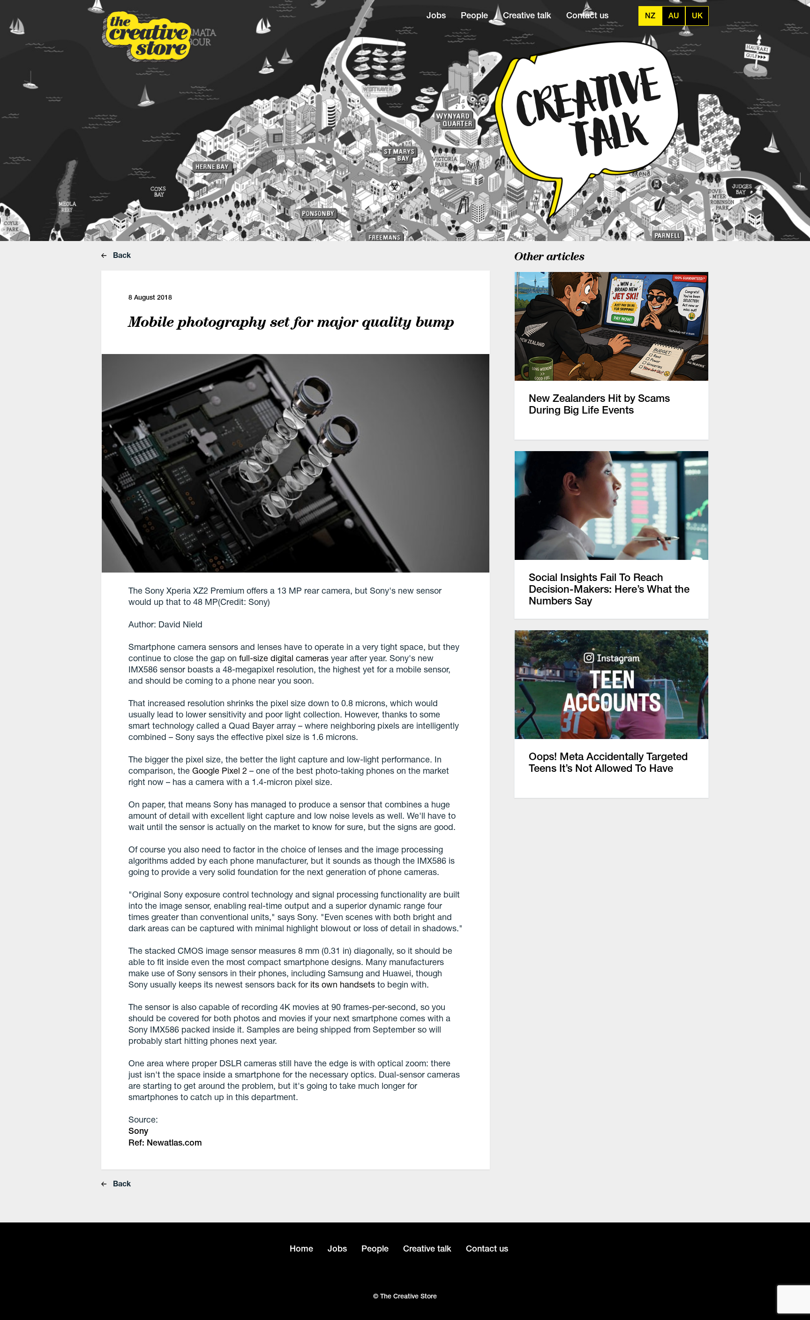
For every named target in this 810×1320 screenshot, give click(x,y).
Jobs (436, 15)
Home (301, 1248)
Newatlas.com (173, 1142)
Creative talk (527, 15)
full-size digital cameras (284, 658)
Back (121, 254)
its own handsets (342, 984)
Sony (138, 1131)
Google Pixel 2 (219, 770)
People (474, 15)
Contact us (587, 15)
